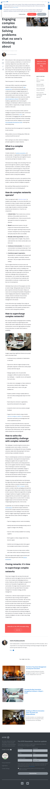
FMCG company (21, 486)
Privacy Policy (15, 7)
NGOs (20, 114)
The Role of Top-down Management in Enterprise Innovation (36, 667)
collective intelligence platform (14, 416)
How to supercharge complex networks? (40, 89)
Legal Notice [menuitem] (5, 765)
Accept (31, 14)
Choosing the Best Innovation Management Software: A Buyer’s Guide (33, 691)
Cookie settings (22, 14)
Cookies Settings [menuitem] (6, 768)
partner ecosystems (21, 153)
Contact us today (6, 749)
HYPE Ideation (8, 507)
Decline (41, 14)
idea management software (11, 99)
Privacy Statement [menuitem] (6, 762)
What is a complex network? (40, 80)
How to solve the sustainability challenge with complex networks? (41, 95)
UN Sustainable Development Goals (13, 122)
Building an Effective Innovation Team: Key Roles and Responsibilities (35, 712)
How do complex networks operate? (40, 85)
